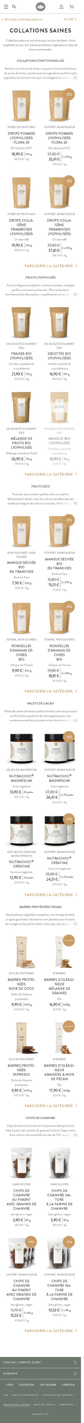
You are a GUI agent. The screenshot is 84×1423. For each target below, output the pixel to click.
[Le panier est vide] (72, 6)
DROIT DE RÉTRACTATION (25, 1395)
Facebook (26, 1384)
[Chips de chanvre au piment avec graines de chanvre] (21, 1163)
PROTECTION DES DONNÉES (58, 1395)
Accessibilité (40, 1414)
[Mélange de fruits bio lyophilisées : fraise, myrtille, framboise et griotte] (21, 407)
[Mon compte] (61, 7)
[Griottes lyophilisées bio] (59, 322)
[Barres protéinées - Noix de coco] (21, 952)
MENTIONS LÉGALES (44, 1405)
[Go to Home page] (40, 6)
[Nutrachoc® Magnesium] (21, 748)
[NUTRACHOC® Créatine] (21, 830)
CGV (6, 1395)
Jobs (9, 1384)
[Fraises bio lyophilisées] (21, 322)
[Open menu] (6, 7)
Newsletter (66, 1405)
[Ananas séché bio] (21, 618)
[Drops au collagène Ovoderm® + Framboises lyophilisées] (21, 192)
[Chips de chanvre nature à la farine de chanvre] (59, 1163)
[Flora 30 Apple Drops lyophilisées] (21, 105)
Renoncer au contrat (16, 1405)
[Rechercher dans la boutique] (14, 7)
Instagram (48, 1384)
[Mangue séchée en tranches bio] (21, 531)
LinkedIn (68, 1384)
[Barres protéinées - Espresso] (21, 1037)
